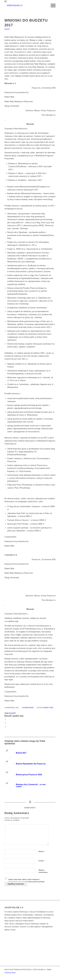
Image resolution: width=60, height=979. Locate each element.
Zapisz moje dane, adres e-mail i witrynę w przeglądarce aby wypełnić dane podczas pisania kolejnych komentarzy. (26, 882)
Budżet (7, 29)
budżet (12, 713)
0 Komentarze (28, 707)
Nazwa (42, 851)
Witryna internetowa (43, 871)
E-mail (41, 861)
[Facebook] (53, 975)
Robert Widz (48, 707)
